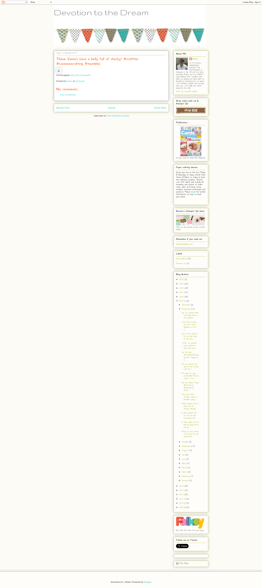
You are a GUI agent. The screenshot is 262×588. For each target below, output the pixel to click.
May (184, 463)
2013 (182, 490)
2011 (182, 499)
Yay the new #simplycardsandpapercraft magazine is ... (190, 356)
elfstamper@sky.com (184, 244)
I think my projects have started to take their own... (189, 345)
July (184, 455)
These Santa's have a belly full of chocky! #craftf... (189, 406)
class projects (181, 258)
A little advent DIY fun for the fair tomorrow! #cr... (189, 415)
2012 (182, 494)
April (184, 467)
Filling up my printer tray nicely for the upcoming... (190, 434)
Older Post (160, 107)
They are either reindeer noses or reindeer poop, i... (189, 397)
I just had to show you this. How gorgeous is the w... (188, 326)
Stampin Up (181, 263)
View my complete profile (186, 91)
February (186, 476)
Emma (195, 59)
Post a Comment (68, 94)
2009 (182, 507)
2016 (182, 297)
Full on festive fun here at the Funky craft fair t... (189, 366)
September (186, 446)
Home (111, 107)
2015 (182, 301)
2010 (182, 503)
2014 (182, 486)
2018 (182, 288)
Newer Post (63, 107)
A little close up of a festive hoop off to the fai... (190, 424)
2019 (182, 284)
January (185, 480)
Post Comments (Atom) (118, 115)
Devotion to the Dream (101, 12)
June (184, 459)
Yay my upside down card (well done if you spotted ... (189, 315)
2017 (182, 292)
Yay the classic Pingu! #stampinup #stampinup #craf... (190, 386)
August (185, 450)
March (184, 472)
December (186, 305)
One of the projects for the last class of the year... (189, 336)
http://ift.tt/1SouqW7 (80, 75)
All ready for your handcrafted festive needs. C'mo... (189, 376)
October (185, 442)
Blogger (147, 582)
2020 (182, 279)
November (186, 309)
